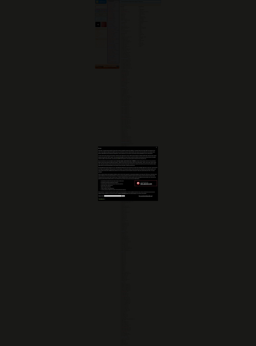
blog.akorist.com (146, 184)
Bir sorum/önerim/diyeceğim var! (145, 196)
